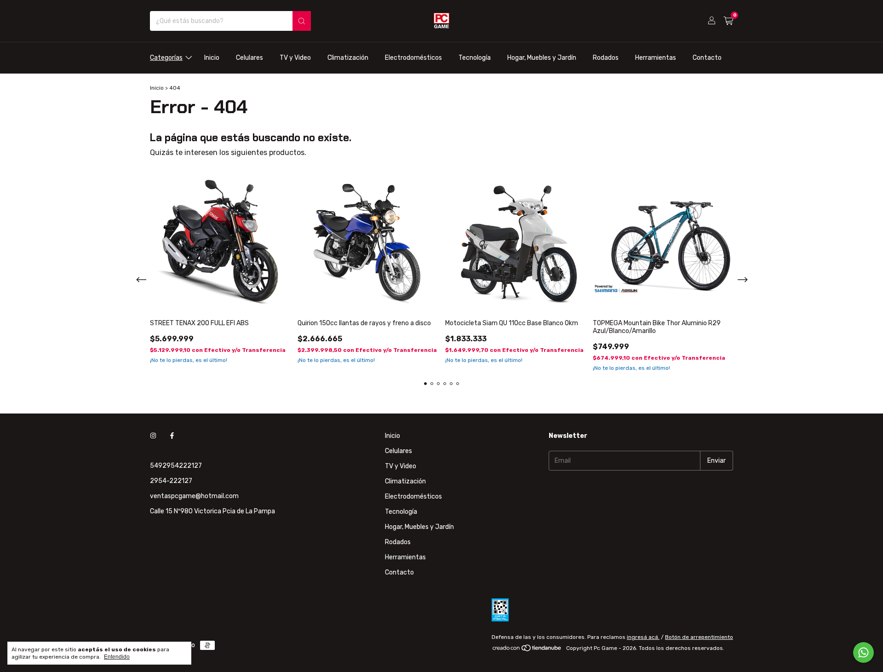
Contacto (707, 58)
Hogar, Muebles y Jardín (541, 58)
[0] (728, 21)
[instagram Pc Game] (153, 436)
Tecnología (475, 58)
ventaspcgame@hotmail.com (194, 496)
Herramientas (655, 58)
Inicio (211, 58)
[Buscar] (301, 21)
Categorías (166, 58)
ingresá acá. (643, 637)
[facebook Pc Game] (172, 436)
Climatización (347, 58)
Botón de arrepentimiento (699, 637)
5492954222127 (176, 466)
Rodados (606, 58)
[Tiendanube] (527, 650)
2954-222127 (171, 481)
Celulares (249, 58)
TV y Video (295, 58)
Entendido (117, 657)
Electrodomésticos (413, 58)
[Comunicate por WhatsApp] (863, 652)
